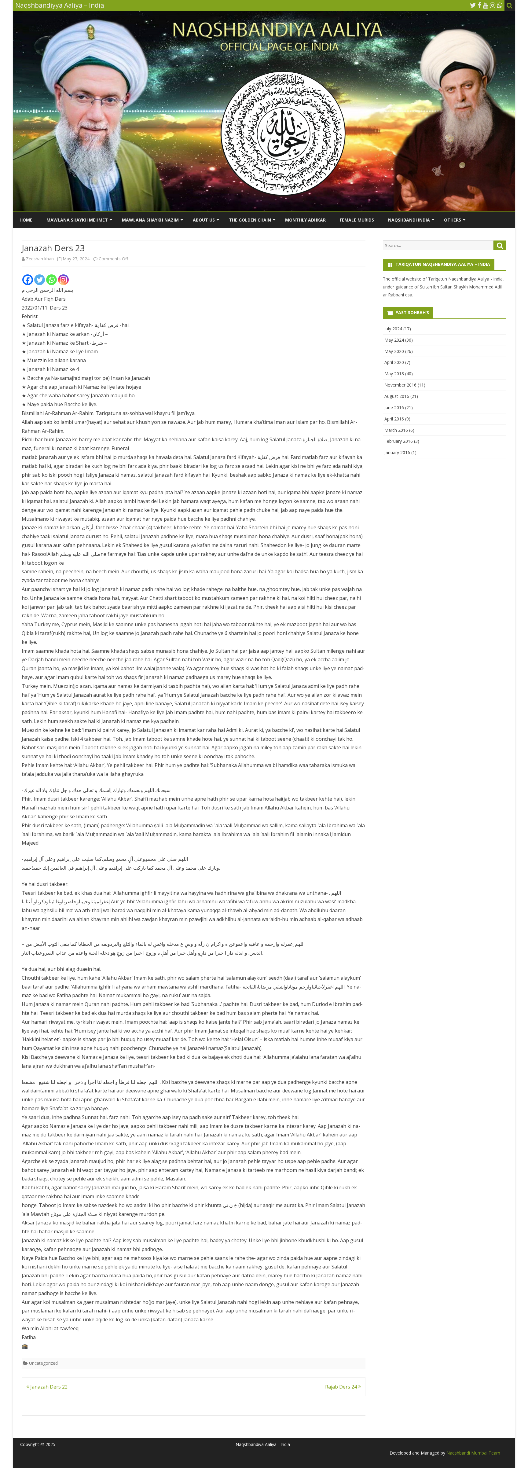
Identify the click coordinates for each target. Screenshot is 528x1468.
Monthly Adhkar (305, 220)
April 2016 (394, 419)
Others (452, 220)
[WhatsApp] (499, 5)
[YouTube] (485, 5)
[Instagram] (492, 5)
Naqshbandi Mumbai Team (472, 1453)
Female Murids (357, 220)
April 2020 (394, 362)
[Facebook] (479, 5)
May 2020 (394, 351)
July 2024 (393, 329)
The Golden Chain (250, 220)
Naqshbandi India (409, 220)
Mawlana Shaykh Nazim (150, 220)
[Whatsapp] (51, 279)
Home (26, 220)
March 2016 (396, 430)
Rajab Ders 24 (341, 1386)
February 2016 (398, 441)
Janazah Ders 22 (48, 1386)
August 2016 (396, 396)
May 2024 (394, 340)
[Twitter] (473, 5)
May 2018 (394, 373)
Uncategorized (43, 1363)
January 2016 (397, 452)
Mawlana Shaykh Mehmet (77, 220)
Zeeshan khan (40, 259)
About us (204, 220)
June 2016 (394, 407)
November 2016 (400, 385)
